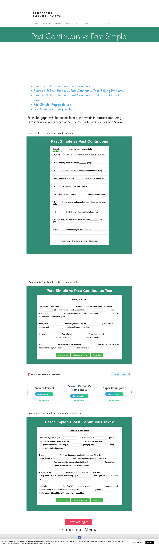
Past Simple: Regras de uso (52, 104)
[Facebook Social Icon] (79, 537)
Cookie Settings (137, 542)
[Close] (156, 542)
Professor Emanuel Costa (47, 14)
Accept (149, 542)
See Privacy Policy (45, 543)
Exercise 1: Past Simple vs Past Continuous (63, 86)
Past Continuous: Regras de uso (55, 109)
